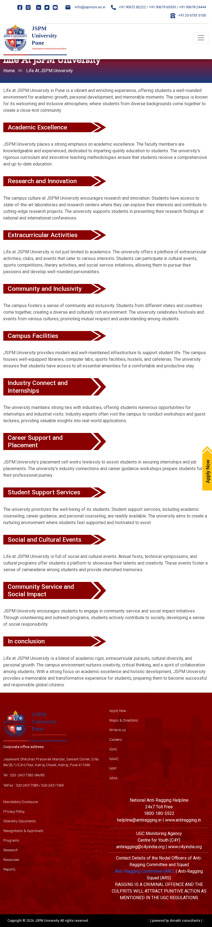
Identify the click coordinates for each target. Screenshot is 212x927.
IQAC (113, 749)
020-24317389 (27, 785)
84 (37, 775)
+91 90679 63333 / (163, 7)
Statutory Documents (19, 821)
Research (10, 850)
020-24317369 (52, 785)
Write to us (117, 730)
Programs (11, 840)
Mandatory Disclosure (20, 802)
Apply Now (117, 711)
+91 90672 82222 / (133, 7)
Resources (11, 860)
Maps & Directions (123, 720)
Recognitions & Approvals (23, 831)
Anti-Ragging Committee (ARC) (144, 871)
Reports (9, 869)
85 (42, 775)
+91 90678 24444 (192, 7)
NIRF (113, 768)
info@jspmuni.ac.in (90, 7)
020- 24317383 (21, 775)
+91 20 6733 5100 (191, 15)
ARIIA (113, 778)
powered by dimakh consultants (176, 921)
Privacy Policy (14, 811)
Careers (115, 740)
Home (9, 70)
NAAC (114, 759)
